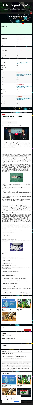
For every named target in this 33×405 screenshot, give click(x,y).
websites (3, 369)
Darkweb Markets (24, 402)
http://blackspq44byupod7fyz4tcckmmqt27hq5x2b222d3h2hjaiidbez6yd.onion (24, 87)
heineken (20, 365)
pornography (4, 368)
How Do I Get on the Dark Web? (9, 303)
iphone (3, 366)
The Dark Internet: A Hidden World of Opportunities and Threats (25, 292)
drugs (21, 363)
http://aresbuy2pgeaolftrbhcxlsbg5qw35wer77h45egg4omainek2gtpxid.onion (23, 63)
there (19, 368)
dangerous (3, 363)
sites (14, 368)
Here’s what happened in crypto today (8, 353)
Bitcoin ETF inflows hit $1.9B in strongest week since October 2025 (12, 351)
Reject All (11, 401)
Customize (5, 401)
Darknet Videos (31, 13)
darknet (11, 363)
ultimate (22, 368)
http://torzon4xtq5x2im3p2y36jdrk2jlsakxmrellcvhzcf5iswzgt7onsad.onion (23, 50)
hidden (24, 365)
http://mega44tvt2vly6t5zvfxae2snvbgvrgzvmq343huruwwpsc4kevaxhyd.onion (23, 99)
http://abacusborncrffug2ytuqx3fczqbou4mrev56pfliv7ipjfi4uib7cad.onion (23, 38)
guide (17, 365)
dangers (7, 363)
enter (3, 365)
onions (23, 366)
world (13, 369)
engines (28, 363)
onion (20, 366)
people (29, 366)
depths (15, 363)
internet (27, 365)
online (26, 366)
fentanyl (13, 365)
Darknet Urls (29, 402)
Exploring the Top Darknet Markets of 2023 (9, 316)
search (11, 368)
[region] (11, 399)
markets (12, 366)
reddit (8, 368)
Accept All (16, 401)
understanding (27, 368)
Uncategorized (4, 307)
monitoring (16, 366)
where (7, 369)
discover (18, 363)
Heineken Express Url (24, 303)
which (10, 369)
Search (3, 327)
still (16, 368)
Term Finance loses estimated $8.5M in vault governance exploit (12, 358)
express (10, 365)
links (6, 366)
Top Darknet (4, 341)
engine (24, 363)
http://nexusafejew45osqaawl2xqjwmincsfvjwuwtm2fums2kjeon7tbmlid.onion (23, 26)
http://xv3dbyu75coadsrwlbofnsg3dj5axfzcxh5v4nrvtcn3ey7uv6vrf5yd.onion (24, 75)
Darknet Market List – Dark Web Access (16, 6)
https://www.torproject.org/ (25, 18)
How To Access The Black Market (7, 340)
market (9, 366)
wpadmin (3, 118)
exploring (6, 365)
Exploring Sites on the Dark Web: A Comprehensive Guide (7, 292)
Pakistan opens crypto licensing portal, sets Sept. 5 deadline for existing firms (14, 356)
